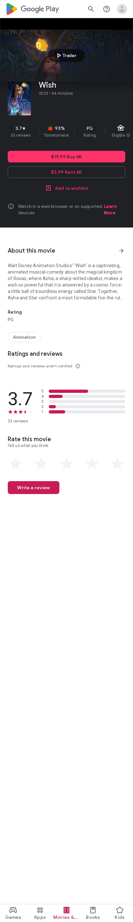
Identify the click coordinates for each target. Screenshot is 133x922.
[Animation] (24, 337)
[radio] (15, 463)
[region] (66, 131)
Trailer (66, 55)
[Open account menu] (122, 9)
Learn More (110, 209)
